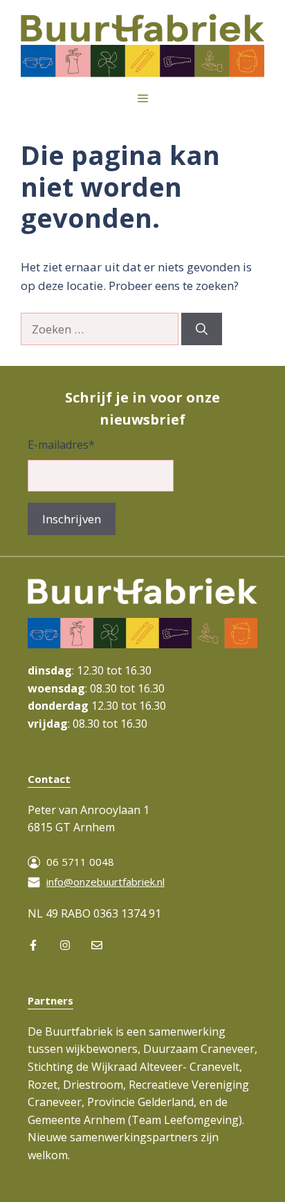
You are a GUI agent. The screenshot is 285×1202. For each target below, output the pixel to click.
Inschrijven (71, 519)
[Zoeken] (201, 329)
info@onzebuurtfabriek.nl (105, 882)
